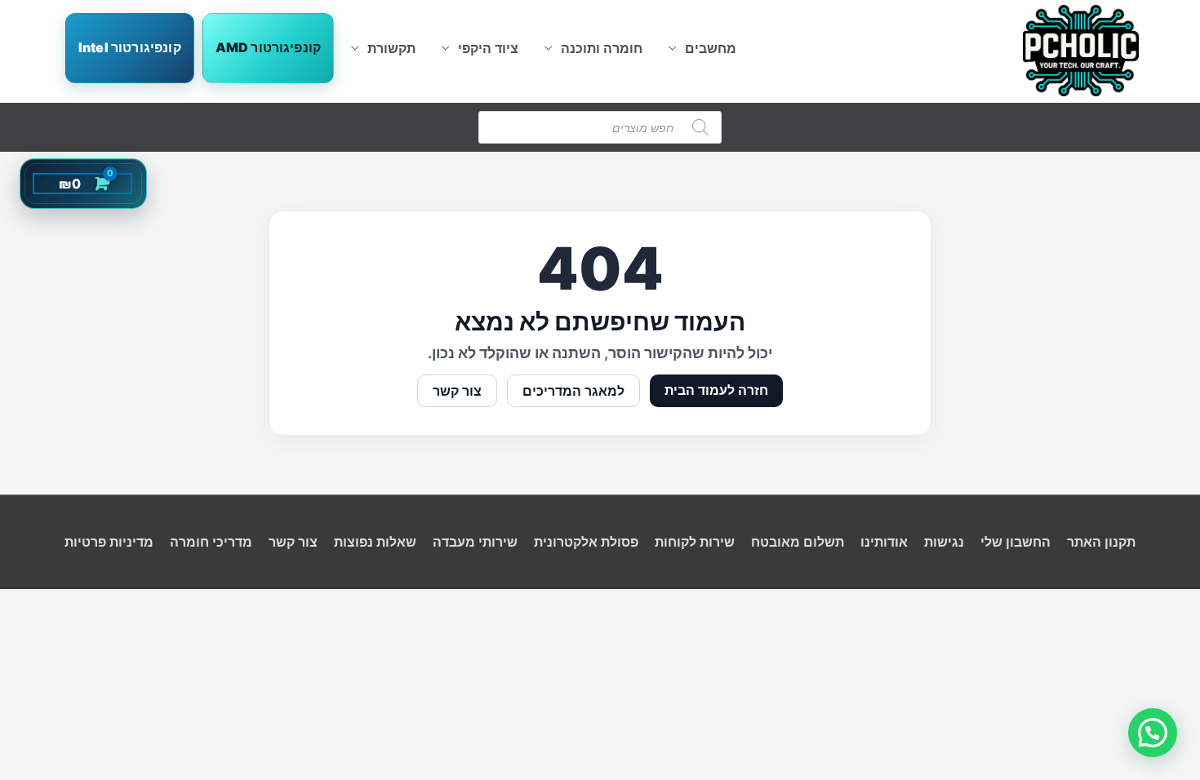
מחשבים (710, 48)
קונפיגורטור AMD (268, 47)
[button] (1152, 732)
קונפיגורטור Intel (129, 47)
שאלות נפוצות (375, 542)
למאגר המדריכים (573, 391)
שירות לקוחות (695, 542)
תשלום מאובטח (797, 542)
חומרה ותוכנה (601, 48)
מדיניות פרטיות (108, 542)
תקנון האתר (1101, 542)
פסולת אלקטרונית (586, 542)
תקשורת (391, 48)
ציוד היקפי (488, 48)
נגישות (944, 542)
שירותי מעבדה (475, 542)
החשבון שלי (1015, 542)
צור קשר (457, 391)
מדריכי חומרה (211, 542)
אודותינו (884, 542)
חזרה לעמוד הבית (716, 390)
